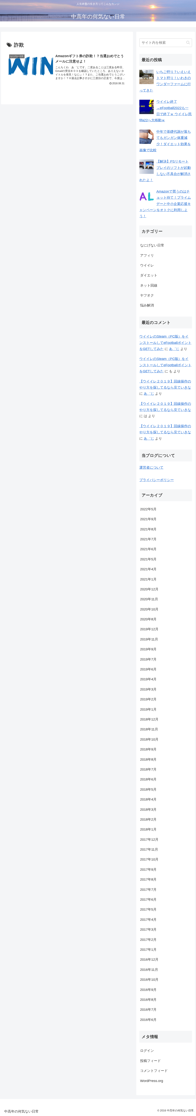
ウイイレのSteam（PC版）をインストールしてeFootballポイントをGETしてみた (165, 343)
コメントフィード (154, 1071)
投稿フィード (150, 1061)
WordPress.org (151, 1081)
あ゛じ (174, 349)
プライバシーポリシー (156, 480)
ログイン (147, 1051)
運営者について (151, 467)
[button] (188, 42)
